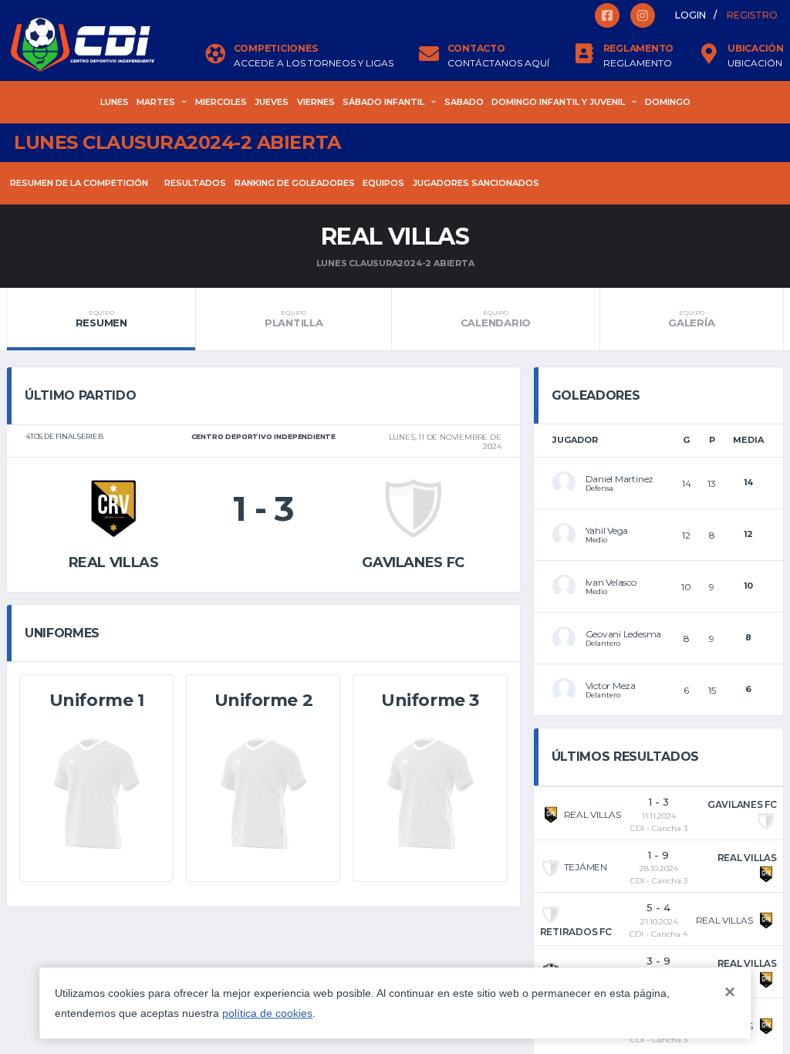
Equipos (383, 182)
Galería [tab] (691, 319)
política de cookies (267, 1013)
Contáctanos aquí (498, 63)
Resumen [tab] (101, 319)
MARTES (156, 101)
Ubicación (755, 63)
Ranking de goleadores (295, 182)
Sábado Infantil (383, 101)
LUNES (114, 101)
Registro (752, 15)
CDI (637, 828)
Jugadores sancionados (476, 182)
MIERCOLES (221, 101)
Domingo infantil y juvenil (558, 101)
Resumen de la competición (79, 182)
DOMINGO (667, 101)
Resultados (195, 182)
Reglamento (637, 63)
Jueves (272, 101)
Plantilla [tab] (294, 319)
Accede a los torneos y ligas (313, 63)
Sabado (464, 101)
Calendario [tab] (496, 319)
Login (690, 15)
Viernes (316, 101)
